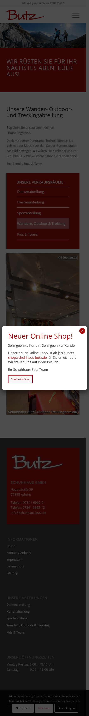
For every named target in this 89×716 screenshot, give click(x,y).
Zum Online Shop (20, 379)
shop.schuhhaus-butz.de (27, 357)
